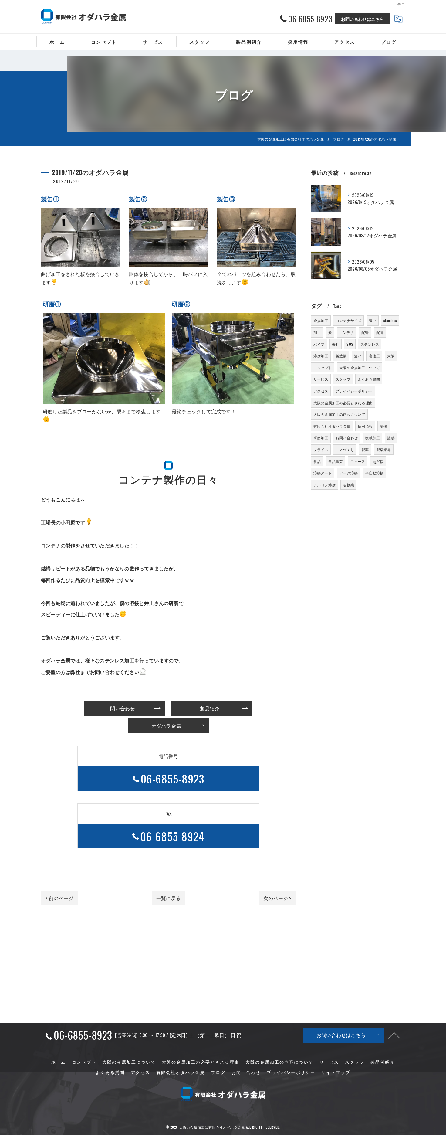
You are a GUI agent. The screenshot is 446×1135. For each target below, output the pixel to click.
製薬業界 (383, 449)
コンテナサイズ (348, 320)
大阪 (390, 355)
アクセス (320, 390)
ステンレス (369, 344)
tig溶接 (378, 461)
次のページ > (277, 898)
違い (357, 355)
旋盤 (390, 437)
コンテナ (346, 332)
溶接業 (348, 484)
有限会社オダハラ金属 (331, 426)
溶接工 (374, 355)
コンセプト (322, 367)
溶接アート (322, 472)
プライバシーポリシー (354, 390)
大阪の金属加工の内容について (339, 414)
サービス (320, 379)
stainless (390, 320)
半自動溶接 (374, 472)
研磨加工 (320, 437)
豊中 (372, 320)
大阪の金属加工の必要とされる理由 (343, 402)
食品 (317, 461)
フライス (320, 449)
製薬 (365, 449)
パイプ (319, 344)
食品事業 (335, 461)
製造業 (341, 355)
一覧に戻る (168, 898)
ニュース (357, 461)
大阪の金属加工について (359, 367)
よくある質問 (369, 379)
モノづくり (345, 449)
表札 (335, 344)
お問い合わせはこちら (362, 18)
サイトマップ (335, 1072)
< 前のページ (59, 898)
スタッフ (343, 379)
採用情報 (365, 426)
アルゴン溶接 (324, 484)
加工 (317, 332)
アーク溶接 (348, 472)
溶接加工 (320, 355)
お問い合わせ (347, 437)
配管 (365, 332)
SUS (349, 344)
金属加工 (320, 320)
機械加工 (372, 437)
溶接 (383, 426)
